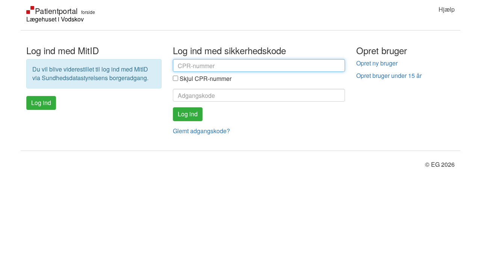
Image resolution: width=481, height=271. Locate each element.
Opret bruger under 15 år (389, 75)
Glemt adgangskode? (201, 130)
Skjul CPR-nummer (205, 78)
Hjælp (447, 9)
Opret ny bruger (377, 63)
